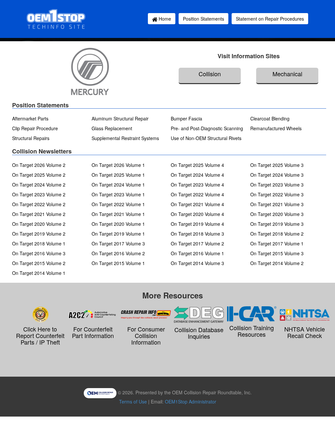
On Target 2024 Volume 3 (277, 174)
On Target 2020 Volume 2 (38, 224)
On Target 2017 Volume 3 (118, 243)
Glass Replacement (112, 128)
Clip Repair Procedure (35, 128)
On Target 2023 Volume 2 (38, 194)
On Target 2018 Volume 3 (197, 233)
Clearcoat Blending (270, 118)
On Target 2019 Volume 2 (38, 233)
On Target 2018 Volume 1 (38, 243)
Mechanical (287, 73)
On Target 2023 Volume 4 (197, 184)
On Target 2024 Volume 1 (118, 184)
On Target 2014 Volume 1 (38, 273)
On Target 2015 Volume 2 (38, 263)
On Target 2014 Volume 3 (197, 263)
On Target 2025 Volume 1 (118, 174)
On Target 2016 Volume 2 (118, 253)
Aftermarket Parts (30, 118)
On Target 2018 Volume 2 (277, 233)
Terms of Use (133, 401)
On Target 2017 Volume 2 (197, 243)
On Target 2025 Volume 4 (197, 165)
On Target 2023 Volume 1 (118, 194)
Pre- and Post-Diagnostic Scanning (207, 128)
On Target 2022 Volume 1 (118, 204)
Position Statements (203, 18)
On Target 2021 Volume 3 (277, 204)
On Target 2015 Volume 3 (277, 253)
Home (164, 18)
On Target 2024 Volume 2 (38, 184)
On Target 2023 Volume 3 (277, 184)
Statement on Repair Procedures (270, 18)
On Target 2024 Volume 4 (197, 174)
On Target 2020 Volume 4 (197, 214)
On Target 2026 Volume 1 (118, 165)
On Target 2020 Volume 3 (277, 214)
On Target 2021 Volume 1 (118, 214)
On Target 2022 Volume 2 (38, 204)
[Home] (57, 19)
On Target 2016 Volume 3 (38, 253)
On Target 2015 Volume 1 (118, 263)
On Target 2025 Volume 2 (38, 174)
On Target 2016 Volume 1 (197, 253)
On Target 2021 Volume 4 (197, 204)
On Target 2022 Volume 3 (277, 194)
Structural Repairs (30, 138)
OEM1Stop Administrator (190, 401)
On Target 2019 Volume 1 (118, 233)
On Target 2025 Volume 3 (277, 165)
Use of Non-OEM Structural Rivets (206, 138)
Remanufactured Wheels (276, 128)
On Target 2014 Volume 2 (277, 263)
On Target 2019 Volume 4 (197, 224)
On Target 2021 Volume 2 (38, 214)
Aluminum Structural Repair (120, 118)
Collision (210, 73)
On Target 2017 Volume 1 (277, 243)
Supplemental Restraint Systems (125, 138)
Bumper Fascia (186, 118)
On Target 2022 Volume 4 (197, 194)
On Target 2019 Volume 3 (277, 224)
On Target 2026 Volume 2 (38, 165)
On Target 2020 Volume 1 (118, 224)
